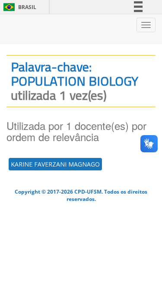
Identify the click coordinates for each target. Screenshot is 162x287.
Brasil (18, 7)
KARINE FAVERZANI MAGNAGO (55, 164)
